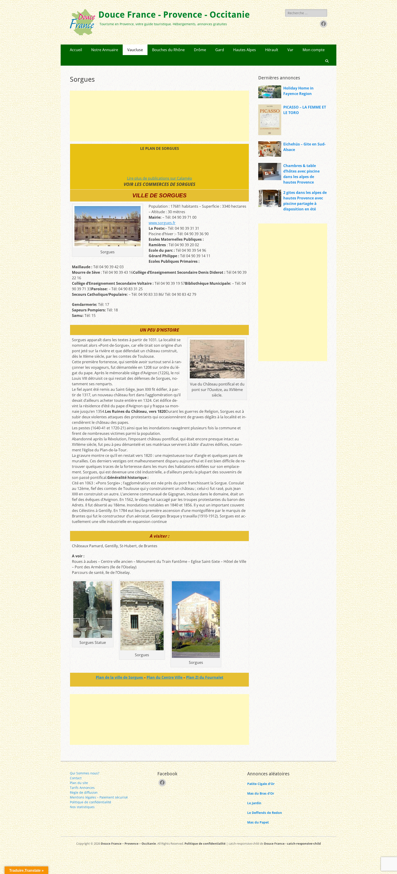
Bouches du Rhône (168, 49)
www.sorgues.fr (162, 222)
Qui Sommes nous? (84, 773)
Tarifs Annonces (82, 787)
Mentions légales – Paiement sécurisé (99, 797)
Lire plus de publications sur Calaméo (159, 178)
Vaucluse (135, 49)
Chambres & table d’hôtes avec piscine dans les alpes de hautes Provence (301, 174)
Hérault (271, 49)
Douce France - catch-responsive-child (292, 843)
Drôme (200, 49)
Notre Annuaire (104, 49)
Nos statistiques (82, 807)
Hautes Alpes (244, 49)
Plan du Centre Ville (165, 677)
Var (290, 49)
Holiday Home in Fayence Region (298, 91)
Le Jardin (254, 803)
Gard (219, 49)
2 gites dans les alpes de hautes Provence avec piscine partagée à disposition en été (305, 201)
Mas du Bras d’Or (260, 793)
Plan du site (79, 783)
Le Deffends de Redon (264, 812)
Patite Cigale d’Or (261, 784)
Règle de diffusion (84, 792)
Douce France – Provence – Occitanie (128, 843)
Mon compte (314, 49)
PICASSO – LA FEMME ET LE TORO (304, 110)
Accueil (76, 49)
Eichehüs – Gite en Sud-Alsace (304, 147)
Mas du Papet (258, 822)
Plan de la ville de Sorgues (120, 677)
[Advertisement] (159, 116)
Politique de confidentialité (90, 802)
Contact (76, 778)
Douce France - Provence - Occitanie (174, 15)
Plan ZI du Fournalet (204, 677)
